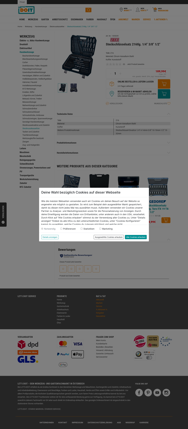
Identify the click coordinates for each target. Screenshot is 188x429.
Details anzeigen (50, 237)
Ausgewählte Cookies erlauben (109, 237)
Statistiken (88, 228)
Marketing (107, 228)
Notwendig (49, 228)
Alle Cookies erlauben (135, 237)
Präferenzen (69, 228)
